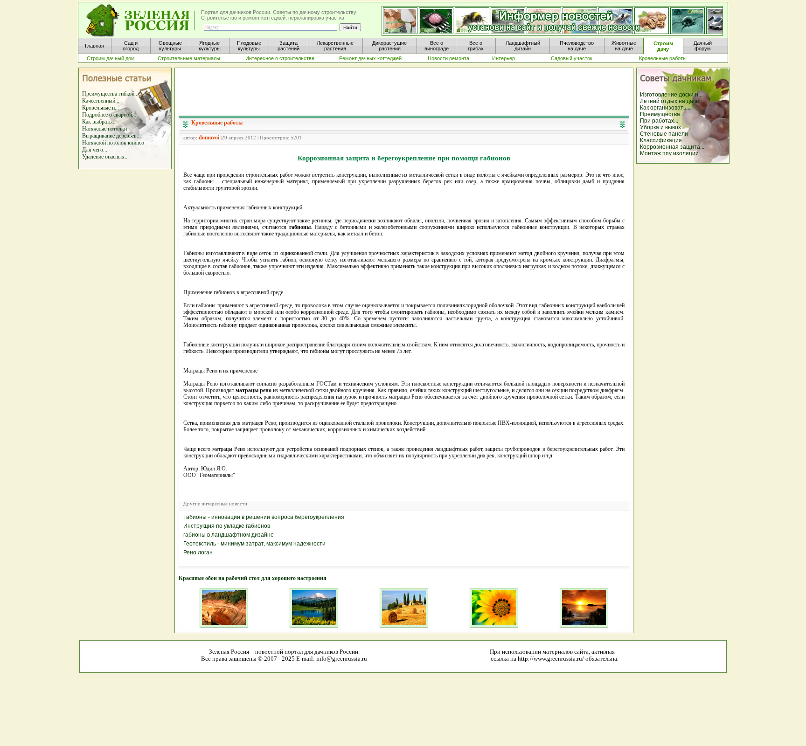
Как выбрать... (99, 121)
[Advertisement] (404, 91)
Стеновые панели (664, 134)
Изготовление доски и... (671, 94)
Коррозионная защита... (672, 147)
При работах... (659, 120)
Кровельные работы (217, 122)
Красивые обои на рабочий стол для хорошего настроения (253, 578)
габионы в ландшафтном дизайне (228, 535)
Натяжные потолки (104, 128)
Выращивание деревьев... (111, 135)
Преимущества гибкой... (110, 93)
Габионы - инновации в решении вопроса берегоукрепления (263, 517)
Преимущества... (662, 114)
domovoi (209, 137)
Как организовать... (665, 107)
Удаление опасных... (105, 156)
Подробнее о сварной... (109, 114)
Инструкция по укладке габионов (226, 526)
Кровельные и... (100, 107)
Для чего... (94, 149)
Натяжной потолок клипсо (113, 142)
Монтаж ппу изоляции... (671, 153)
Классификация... (663, 140)
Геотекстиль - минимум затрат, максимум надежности (254, 543)
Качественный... (100, 100)
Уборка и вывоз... (662, 127)
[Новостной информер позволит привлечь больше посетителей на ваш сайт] (552, 21)
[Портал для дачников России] (140, 21)
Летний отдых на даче (669, 101)
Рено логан (198, 552)
